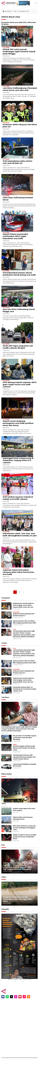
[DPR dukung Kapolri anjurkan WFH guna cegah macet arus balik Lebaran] (17, 369)
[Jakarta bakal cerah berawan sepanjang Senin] (6, 820)
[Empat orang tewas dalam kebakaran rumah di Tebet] (19, 790)
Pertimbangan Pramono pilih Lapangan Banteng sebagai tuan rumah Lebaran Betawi (24, 757)
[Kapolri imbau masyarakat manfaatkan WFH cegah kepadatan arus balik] (17, 221)
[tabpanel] (19, 862)
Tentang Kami (26, 1045)
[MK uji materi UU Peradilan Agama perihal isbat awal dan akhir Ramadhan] (6, 738)
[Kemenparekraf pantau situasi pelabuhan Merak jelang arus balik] (17, 259)
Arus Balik (6, 47)
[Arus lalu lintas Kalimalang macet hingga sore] (17, 296)
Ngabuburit (25, 1006)
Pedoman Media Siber (28, 1048)
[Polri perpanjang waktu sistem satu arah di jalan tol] (17, 148)
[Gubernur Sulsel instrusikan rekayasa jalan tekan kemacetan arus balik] (17, 557)
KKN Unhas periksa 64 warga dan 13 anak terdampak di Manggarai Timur (24, 827)
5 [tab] (25, 875)
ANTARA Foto (25, 1054)
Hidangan (24, 1009)
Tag (15, 11)
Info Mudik (24, 1012)
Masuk (23, 1032)
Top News (5, 697)
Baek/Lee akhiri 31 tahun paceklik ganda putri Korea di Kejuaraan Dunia (24, 836)
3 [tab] (19, 875)
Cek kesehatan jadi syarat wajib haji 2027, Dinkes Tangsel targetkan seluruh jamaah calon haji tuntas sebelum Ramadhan (19, 729)
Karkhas (4, 1029)
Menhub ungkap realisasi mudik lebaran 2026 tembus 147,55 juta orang (24, 748)
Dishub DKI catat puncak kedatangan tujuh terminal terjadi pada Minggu (19, 51)
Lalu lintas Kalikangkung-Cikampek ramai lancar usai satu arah (20, 89)
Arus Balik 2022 (24, 11)
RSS (22, 1051)
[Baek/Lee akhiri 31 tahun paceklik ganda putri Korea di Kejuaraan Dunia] (6, 837)
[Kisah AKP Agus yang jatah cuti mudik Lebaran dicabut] (17, 333)
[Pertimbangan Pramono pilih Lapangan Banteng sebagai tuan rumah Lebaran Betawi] (6, 758)
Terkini (4, 643)
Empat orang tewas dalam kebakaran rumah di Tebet (18, 802)
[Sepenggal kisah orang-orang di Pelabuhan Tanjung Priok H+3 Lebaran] (17, 446)
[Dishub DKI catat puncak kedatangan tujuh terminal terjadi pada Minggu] (17, 36)
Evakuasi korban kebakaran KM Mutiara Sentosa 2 (17, 974)
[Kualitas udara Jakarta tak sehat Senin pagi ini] (6, 811)
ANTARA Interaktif (7, 1035)
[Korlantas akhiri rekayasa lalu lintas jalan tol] (17, 111)
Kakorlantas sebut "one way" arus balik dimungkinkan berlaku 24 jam (20, 534)
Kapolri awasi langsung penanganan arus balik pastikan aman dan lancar (18, 423)
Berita (23, 1002)
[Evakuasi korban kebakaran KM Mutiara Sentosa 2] (6, 615)
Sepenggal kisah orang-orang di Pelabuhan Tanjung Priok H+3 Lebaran (18, 460)
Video (15, 744)
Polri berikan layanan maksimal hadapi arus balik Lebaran (18, 498)
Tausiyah (24, 1018)
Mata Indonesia (6, 1039)
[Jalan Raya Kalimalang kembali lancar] (17, 184)
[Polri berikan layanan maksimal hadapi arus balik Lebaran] (17, 484)
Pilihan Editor (6, 774)
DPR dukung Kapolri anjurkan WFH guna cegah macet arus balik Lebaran (19, 384)
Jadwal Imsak (25, 1025)
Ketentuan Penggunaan (29, 1035)
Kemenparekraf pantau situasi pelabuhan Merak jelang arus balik (19, 274)
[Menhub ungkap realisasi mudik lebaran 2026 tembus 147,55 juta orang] (6, 747)
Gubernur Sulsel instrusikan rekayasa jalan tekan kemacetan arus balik (18, 572)
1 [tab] (14, 875)
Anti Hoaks (5, 1032)
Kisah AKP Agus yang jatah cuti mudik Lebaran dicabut (18, 347)
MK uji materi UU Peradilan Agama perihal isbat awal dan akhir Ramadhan (24, 737)
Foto (14, 629)
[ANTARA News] (8, 3)
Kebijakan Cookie (27, 1042)
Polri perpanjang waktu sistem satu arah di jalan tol (17, 162)
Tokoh (23, 1015)
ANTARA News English (28, 1029)
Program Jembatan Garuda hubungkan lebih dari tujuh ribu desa (17, 899)
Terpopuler (5, 598)
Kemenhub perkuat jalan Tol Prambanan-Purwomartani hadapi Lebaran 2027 (24, 689)
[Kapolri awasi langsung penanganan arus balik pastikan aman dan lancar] (17, 408)
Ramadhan (8, 11)
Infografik (16, 612)
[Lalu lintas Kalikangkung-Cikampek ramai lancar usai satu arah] (17, 75)
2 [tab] (17, 875)
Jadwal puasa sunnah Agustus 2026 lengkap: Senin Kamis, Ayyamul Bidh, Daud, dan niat (23, 605)
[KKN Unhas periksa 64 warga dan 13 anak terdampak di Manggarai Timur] (6, 828)
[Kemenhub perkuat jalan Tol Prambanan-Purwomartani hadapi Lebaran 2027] (6, 690)
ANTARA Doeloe (7, 1042)
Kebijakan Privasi (26, 1039)
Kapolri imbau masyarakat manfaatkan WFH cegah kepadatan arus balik (15, 236)
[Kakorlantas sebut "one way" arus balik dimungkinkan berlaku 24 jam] (17, 520)
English (23, 1021)
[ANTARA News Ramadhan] (11, 991)
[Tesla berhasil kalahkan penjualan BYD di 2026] (6, 767)
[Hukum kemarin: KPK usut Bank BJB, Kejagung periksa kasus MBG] (6, 623)
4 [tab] (22, 875)
